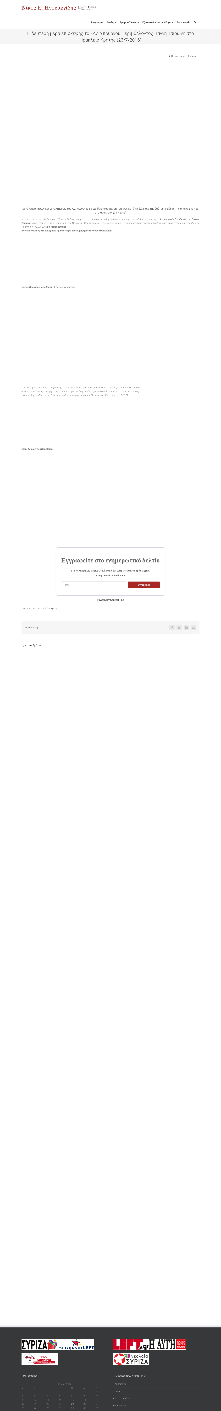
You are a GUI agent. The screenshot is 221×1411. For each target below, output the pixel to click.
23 (84, 1404)
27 (47, 1408)
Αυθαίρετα (120, 1384)
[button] (195, 22)
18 (23, 1404)
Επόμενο (192, 56)
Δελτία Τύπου (44, 608)
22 (72, 1404)
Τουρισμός (120, 1405)
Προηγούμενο (178, 56)
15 (72, 1399)
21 (60, 1404)
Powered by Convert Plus (110, 599)
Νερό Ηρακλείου (123, 1398)
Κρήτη (54, 608)
